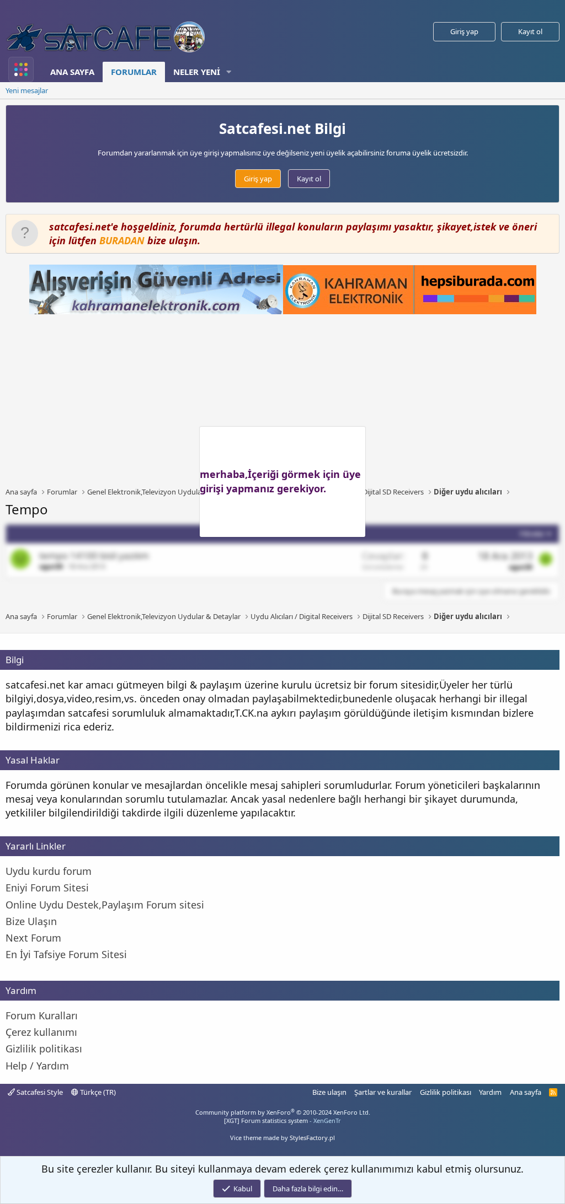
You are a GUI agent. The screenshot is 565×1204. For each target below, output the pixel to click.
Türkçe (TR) (97, 1092)
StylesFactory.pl (312, 1137)
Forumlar (134, 71)
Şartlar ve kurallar (383, 1092)
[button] (229, 72)
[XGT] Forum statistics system (282, 1120)
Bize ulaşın (329, 1092)
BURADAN (122, 240)
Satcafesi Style (39, 1092)
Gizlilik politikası (445, 1092)
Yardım (490, 1092)
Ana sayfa (72, 71)
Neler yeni (196, 71)
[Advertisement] (285, 400)
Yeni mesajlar (27, 90)
